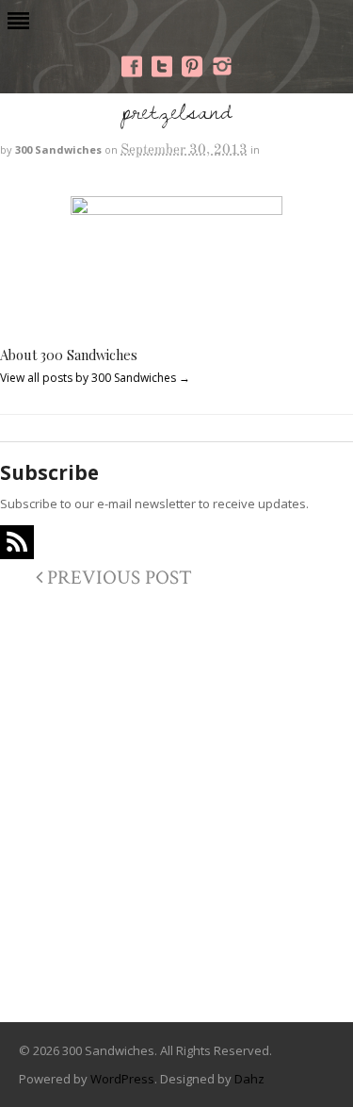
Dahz (249, 1078)
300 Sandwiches (58, 149)
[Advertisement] (176, 811)
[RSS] (17, 542)
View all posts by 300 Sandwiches (95, 378)
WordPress (122, 1078)
